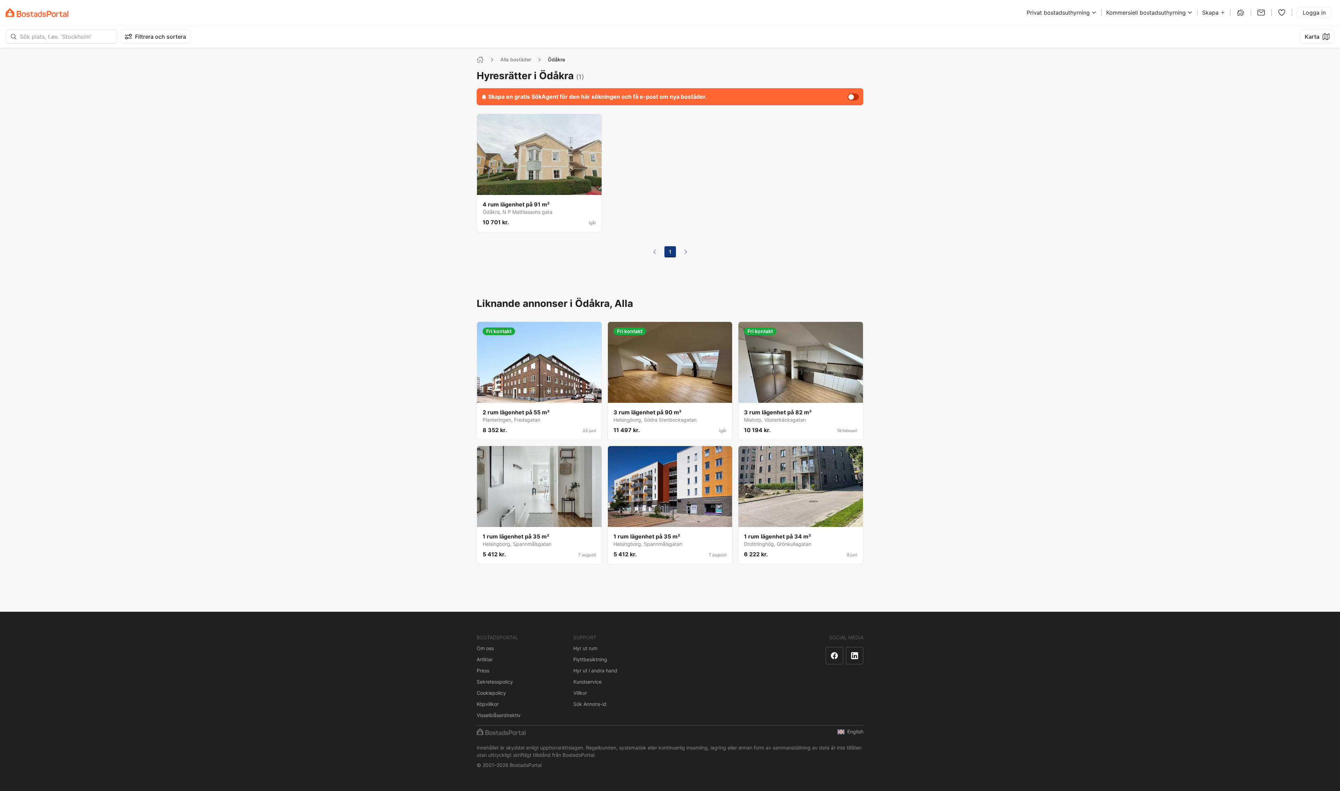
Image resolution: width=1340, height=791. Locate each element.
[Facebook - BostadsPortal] (834, 655)
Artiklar (485, 659)
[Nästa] (685, 251)
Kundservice (587, 682)
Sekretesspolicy (495, 682)
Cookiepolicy (491, 693)
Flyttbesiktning (590, 659)
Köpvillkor (488, 704)
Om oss (485, 648)
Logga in (1314, 12)
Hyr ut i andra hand (595, 670)
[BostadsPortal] (37, 12)
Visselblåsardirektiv (499, 715)
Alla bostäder (515, 59)
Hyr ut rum (585, 648)
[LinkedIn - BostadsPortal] (854, 655)
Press (483, 670)
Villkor (580, 693)
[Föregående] (654, 251)
